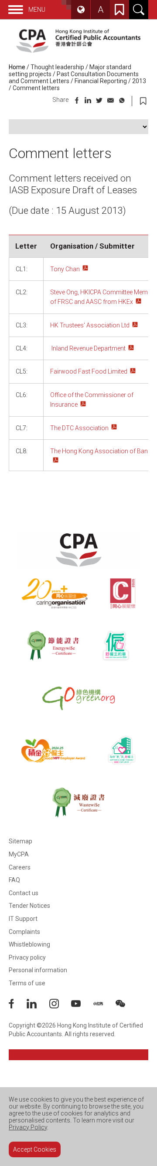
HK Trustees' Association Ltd (90, 325)
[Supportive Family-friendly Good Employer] (122, 750)
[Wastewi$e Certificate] (78, 802)
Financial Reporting (101, 81)
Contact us (23, 893)
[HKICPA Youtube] (82, 1006)
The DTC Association (79, 428)
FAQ (14, 879)
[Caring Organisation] (54, 593)
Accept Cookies (34, 1149)
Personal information (38, 970)
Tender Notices (29, 905)
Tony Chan (65, 269)
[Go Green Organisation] (78, 698)
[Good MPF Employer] (53, 750)
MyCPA (19, 854)
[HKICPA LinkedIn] (38, 1006)
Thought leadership (57, 67)
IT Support (23, 918)
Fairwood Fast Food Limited (88, 371)
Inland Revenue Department (88, 348)
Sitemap (20, 841)
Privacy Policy (28, 1127)
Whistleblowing (29, 944)
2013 (139, 81)
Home (17, 67)
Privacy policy (27, 957)
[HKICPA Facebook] (18, 1006)
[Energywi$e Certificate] (53, 645)
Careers (20, 867)
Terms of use (27, 983)
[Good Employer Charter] (115, 645)
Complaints (24, 931)
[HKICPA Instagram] (60, 1006)
